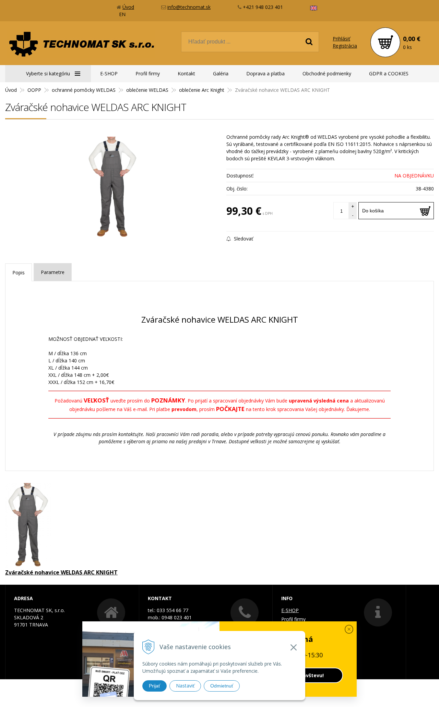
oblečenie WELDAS (147, 90)
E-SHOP (109, 73)
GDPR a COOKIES (388, 73)
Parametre (52, 272)
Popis (18, 272)
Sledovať (243, 238)
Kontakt (186, 73)
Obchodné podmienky (326, 73)
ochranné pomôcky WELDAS (84, 90)
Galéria (220, 73)
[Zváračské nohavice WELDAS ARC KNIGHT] (112, 188)
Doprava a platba (265, 73)
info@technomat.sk (189, 7)
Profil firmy (147, 73)
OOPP (34, 90)
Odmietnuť (221, 686)
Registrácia (345, 45)
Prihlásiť (341, 38)
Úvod (128, 7)
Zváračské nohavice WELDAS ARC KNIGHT (61, 572)
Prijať (154, 686)
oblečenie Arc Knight (201, 90)
